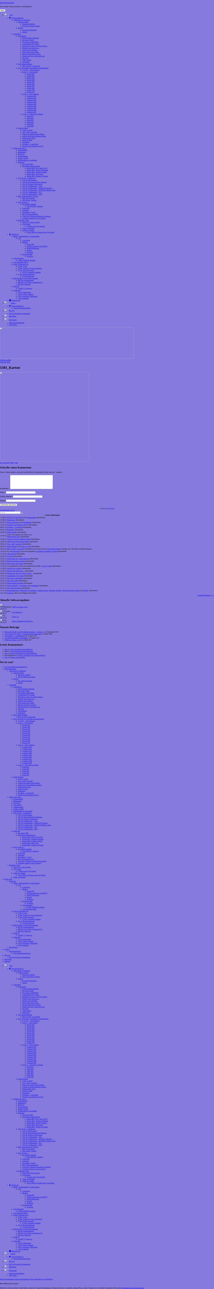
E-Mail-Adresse (6, 496)
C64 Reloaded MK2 (20, 262)
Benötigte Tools (23, 220)
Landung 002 (31, 98)
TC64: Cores (22, 266)
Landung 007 (31, 108)
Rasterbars (26, 142)
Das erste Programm (29, 30)
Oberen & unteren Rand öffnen (33, 134)
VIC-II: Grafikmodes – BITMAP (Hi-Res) (37, 188)
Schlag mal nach (13, 522)
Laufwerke (26, 240)
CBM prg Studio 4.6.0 (20, 607)
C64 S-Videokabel (24, 292)
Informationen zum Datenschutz (132, 1288)
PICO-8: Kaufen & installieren (19, 314)
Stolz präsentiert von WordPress (41, 1279)
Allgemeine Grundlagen (21, 20)
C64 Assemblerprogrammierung (21, 649)
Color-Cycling (27, 130)
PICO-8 (7, 955)
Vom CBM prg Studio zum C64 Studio (40, 232)
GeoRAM (25, 208)
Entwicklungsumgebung (22, 308)
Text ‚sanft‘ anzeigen (29, 132)
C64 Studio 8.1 (17, 612)
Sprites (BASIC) (13, 586)
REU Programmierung (30, 214)
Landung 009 (31, 112)
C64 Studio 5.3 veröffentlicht (14, 636)
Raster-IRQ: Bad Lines (35, 174)
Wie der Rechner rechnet (31, 26)
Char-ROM (18, 517)
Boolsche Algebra (28, 24)
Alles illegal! (26, 60)
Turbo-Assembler (28, 228)
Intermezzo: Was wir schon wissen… (35, 46)
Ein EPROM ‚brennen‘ (35, 206)
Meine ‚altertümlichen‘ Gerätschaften (26, 236)
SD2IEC (16, 286)
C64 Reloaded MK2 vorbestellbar (16, 638)
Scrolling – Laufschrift (30, 144)
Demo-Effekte (23, 128)
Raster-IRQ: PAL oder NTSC (37, 168)
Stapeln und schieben (29, 50)
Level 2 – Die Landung (30, 94)
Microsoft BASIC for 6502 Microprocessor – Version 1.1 (24, 632)
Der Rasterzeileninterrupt (31, 166)
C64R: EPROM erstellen (26, 260)
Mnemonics (22, 152)
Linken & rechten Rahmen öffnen (34, 136)
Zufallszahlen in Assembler (27, 160)
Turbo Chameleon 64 (20, 264)
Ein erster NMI (27, 164)
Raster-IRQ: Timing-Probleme (37, 170)
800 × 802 (14, 463)
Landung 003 (31, 100)
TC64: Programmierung (26, 274)
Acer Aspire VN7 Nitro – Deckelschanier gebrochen (22, 634)
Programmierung (13, 590)
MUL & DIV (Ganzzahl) (31, 66)
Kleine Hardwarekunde (30, 38)
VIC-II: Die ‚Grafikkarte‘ (27, 178)
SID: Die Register (28, 198)
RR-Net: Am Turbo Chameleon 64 (30, 282)
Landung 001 (31, 96)
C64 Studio (26, 224)
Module (25, 242)
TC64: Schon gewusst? (26, 270)
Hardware (12, 881)
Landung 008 (31, 110)
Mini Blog (8, 959)
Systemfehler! (23, 150)
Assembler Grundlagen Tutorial (46, 551)
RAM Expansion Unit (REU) (37, 246)
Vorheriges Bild (5, 360)
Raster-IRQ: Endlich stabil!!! (37, 172)
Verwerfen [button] (117, 1288)
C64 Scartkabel (23, 298)
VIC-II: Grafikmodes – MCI (32, 194)
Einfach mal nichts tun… (31, 48)
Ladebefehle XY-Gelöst (30, 44)
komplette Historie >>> (206, 595)
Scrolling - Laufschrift (15, 527)
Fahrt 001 (30, 116)
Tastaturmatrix (23, 156)
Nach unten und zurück (30, 52)
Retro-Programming (7, 3)
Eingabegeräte (27, 254)
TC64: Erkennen (28, 276)
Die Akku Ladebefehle (15, 578)
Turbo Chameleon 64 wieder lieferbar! (23, 653)
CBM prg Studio (28, 230)
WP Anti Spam (110, 508)
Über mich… (13, 325)
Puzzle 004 (31, 80)
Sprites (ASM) (23, 158)
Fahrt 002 (30, 118)
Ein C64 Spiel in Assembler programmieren (33, 68)
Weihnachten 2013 (28, 138)
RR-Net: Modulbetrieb (26, 280)
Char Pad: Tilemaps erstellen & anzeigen (36, 216)
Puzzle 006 (31, 84)
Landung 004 (31, 102)
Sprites (24, 32)
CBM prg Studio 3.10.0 (12, 640)
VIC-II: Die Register (29, 180)
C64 (19, 238)
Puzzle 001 (31, 74)
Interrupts (21, 162)
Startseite (10, 593)
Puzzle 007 (31, 86)
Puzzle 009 (31, 90)
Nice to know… (23, 202)
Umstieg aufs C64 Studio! (36, 226)
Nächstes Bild (5, 362)
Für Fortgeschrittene (25, 64)
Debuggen (26, 62)
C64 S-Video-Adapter (25, 294)
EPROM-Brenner (33, 248)
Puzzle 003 (31, 78)
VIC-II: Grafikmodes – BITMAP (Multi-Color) (39, 190)
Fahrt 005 (30, 124)
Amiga (6, 949)
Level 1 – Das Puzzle (29, 72)
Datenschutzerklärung (16, 323)
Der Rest (25, 58)
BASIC (20, 28)
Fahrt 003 (30, 120)
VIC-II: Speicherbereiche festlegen (34, 182)
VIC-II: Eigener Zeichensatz (32, 184)
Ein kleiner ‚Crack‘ (29, 212)
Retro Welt (8, 879)
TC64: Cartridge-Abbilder (31, 272)
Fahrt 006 (30, 126)
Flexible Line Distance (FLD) (32, 146)
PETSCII (21, 154)
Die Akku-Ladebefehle (30, 42)
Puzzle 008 (31, 88)
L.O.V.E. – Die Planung (30, 70)
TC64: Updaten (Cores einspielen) (30, 268)
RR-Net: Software (24, 284)
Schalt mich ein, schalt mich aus (33, 56)
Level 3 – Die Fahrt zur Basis (32, 114)
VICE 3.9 (15, 617)
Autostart (25, 210)
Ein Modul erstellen (29, 204)
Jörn (5, 649)
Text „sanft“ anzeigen (14, 544)
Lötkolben (17, 290)
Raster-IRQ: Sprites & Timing (37, 176)
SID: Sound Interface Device (28, 196)
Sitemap (7, 961)
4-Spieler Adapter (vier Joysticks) (34, 218)
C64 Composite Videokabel (27, 296)
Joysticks (30, 256)
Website (3, 501)
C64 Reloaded (18, 258)
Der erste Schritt (28, 40)
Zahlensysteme (23, 22)
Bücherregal (13, 947)
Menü (2, 10)
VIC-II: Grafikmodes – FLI (32, 192)
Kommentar (5, 488)
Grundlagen (22, 36)
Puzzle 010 (31, 92)
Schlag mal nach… (20, 148)
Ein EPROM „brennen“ (30, 851)
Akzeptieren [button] (109, 1288)
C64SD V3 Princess (25, 288)
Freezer (29, 250)
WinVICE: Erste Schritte (31, 222)
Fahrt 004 (30, 122)
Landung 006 (31, 106)
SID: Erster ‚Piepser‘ (29, 200)
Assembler (17, 34)
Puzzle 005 (31, 82)
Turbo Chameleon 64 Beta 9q (22, 621)
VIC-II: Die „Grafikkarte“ (22, 813)
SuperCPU (30, 244)
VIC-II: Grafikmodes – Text (32, 186)
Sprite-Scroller (27, 140)
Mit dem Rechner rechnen (31, 54)
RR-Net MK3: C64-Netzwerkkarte (25, 278)
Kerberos (30, 252)
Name (3, 492)
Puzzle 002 (31, 76)
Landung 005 (31, 104)
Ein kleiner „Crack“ (25, 857)
